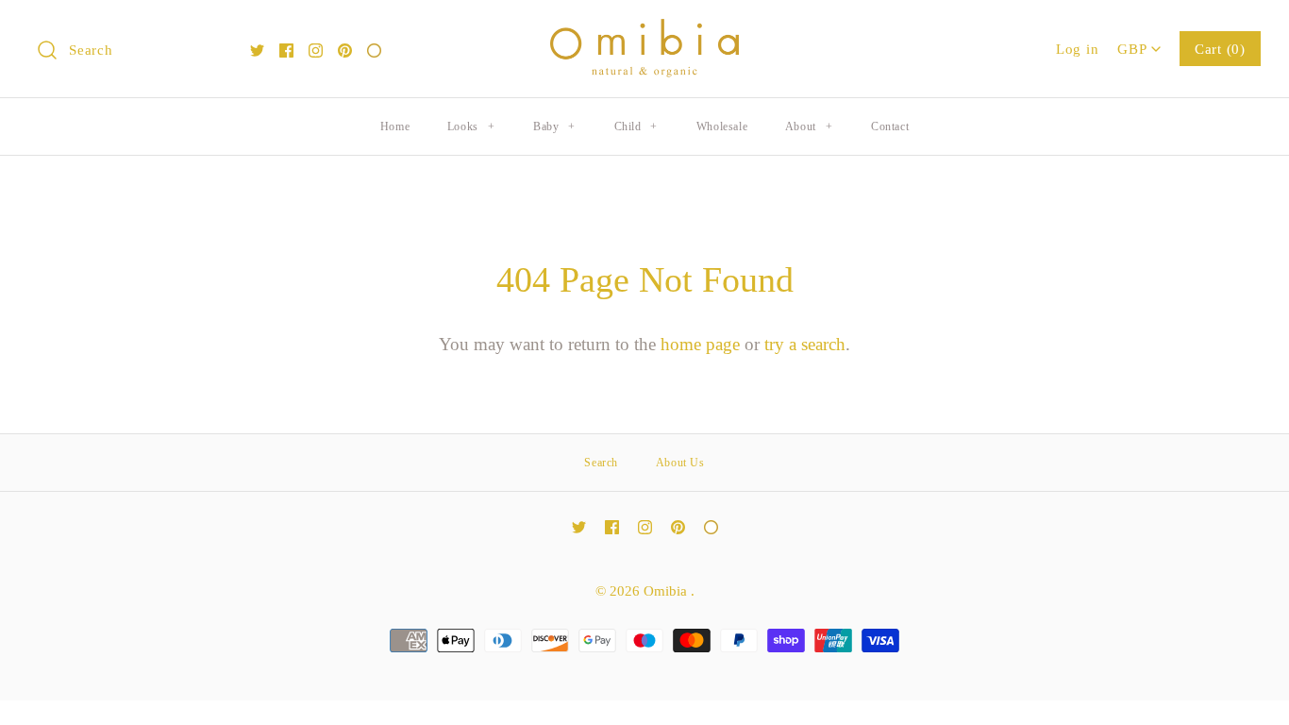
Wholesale (721, 126)
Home (395, 126)
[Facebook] (286, 50)
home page (700, 344)
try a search (804, 344)
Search (601, 462)
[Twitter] (257, 50)
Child (636, 126)
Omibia (667, 590)
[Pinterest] (345, 50)
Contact (890, 126)
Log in (1077, 49)
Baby (554, 126)
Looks (470, 126)
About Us (680, 462)
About (808, 126)
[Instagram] (316, 50)
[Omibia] (644, 32)
